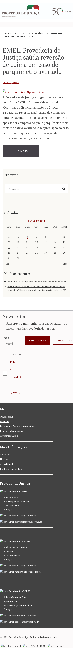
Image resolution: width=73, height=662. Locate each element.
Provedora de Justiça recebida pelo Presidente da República (37, 281)
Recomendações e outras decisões (17, 426)
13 (45, 242)
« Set (6, 263)
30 (9, 258)
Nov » (66, 263)
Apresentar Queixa (9, 435)
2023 (22, 33)
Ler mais (20, 151)
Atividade (4, 421)
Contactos (5, 454)
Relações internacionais (11, 431)
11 (27, 242)
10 (18, 242)
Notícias (4, 459)
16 (9, 247)
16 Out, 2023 (11, 82)
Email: (6, 337)
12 (36, 242)
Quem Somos (6, 416)
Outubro (38, 33)
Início (8, 33)
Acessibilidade (7, 464)
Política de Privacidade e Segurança (15, 377)
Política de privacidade (11, 468)
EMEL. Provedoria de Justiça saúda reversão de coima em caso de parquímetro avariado (33, 61)
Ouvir (43, 92)
